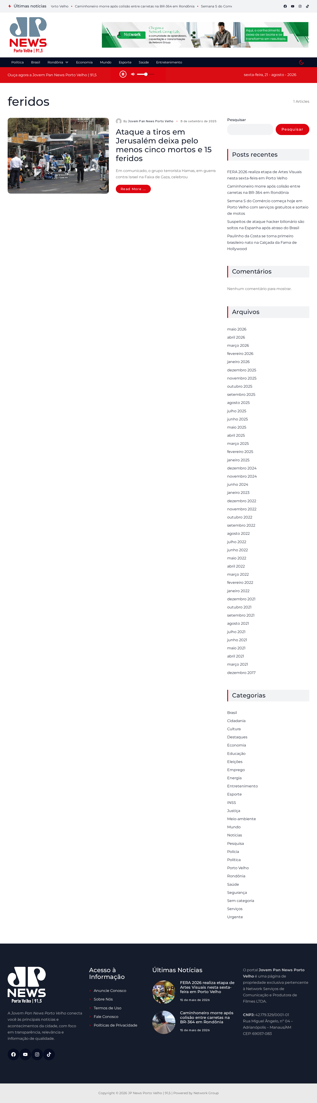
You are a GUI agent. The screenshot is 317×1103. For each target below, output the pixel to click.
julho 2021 (236, 632)
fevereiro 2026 (240, 353)
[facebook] (285, 6)
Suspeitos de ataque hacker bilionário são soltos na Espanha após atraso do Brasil (265, 224)
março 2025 (238, 443)
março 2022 (238, 574)
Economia (236, 745)
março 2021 (237, 664)
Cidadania (236, 721)
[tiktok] (307, 6)
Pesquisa (235, 843)
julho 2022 (236, 542)
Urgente (235, 917)
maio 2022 (236, 558)
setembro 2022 (241, 525)
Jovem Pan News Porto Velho (151, 121)
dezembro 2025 (241, 370)
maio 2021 (236, 648)
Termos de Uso (107, 1008)
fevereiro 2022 (240, 582)
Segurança (237, 892)
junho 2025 (237, 419)
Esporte (234, 794)
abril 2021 (235, 656)
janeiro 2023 (238, 492)
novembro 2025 (241, 378)
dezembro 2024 (242, 468)
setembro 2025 (241, 394)
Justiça (233, 811)
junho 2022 (237, 550)
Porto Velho (238, 868)
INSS (231, 802)
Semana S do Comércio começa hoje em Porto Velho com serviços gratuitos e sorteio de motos (267, 207)
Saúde (233, 884)
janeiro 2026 (238, 362)
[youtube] (292, 6)
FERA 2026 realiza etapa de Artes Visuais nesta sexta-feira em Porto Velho (264, 175)
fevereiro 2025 (240, 451)
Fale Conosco (106, 1016)
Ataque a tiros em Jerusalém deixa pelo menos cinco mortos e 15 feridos (164, 145)
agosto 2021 (238, 623)
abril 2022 (236, 566)
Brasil (232, 712)
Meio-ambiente (241, 819)
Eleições (235, 762)
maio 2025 (236, 427)
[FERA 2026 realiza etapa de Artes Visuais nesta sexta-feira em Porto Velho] (163, 992)
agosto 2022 (238, 533)
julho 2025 (236, 411)
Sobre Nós (103, 999)
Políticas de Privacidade (115, 1025)
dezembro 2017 (241, 672)
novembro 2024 (242, 476)
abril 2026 (236, 337)
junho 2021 (237, 640)
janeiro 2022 (238, 591)
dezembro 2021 (241, 599)
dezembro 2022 (241, 501)
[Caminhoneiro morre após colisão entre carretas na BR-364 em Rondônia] (163, 1022)
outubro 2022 (239, 517)
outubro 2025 (239, 386)
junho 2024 (237, 484)
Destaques (237, 737)
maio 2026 (236, 329)
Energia (234, 778)
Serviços (235, 909)
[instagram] (300, 6)
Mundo (234, 827)
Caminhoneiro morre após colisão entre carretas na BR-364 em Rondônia (263, 189)
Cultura (234, 729)
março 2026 (238, 345)
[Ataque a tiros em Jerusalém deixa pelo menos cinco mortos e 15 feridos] (58, 156)
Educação (236, 753)
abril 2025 (236, 435)
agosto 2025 (238, 402)
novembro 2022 (241, 509)
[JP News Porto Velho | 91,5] (28, 35)
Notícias (234, 835)
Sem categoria (240, 900)
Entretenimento (242, 786)
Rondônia (236, 876)
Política (234, 860)
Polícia (233, 851)
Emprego (236, 770)
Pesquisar (236, 120)
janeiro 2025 (238, 460)
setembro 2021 (241, 615)
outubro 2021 (239, 607)
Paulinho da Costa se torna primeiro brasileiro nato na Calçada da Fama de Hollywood (262, 242)
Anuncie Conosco (110, 990)
